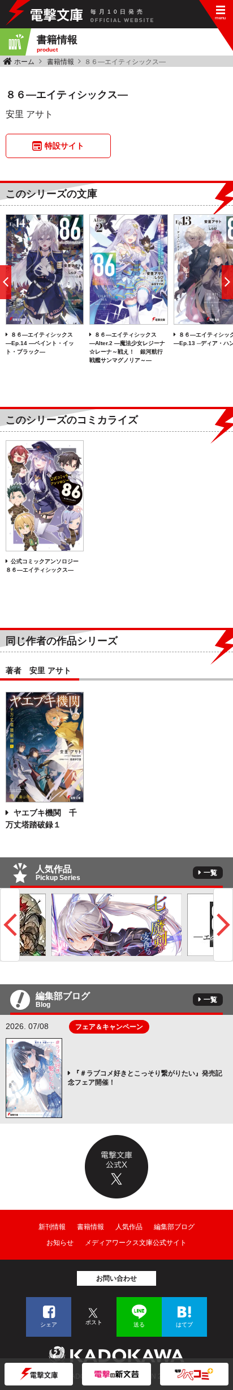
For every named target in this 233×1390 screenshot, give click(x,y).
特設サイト (64, 145)
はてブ (184, 1324)
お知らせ (60, 1243)
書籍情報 (60, 62)
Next (223, 925)
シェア (48, 1324)
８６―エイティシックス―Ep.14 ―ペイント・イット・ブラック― (40, 343)
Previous (10, 925)
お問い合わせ (116, 1278)
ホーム (24, 62)
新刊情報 (52, 1227)
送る (139, 1324)
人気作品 (129, 1227)
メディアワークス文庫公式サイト (136, 1243)
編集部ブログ (174, 1227)
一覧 (210, 873)
